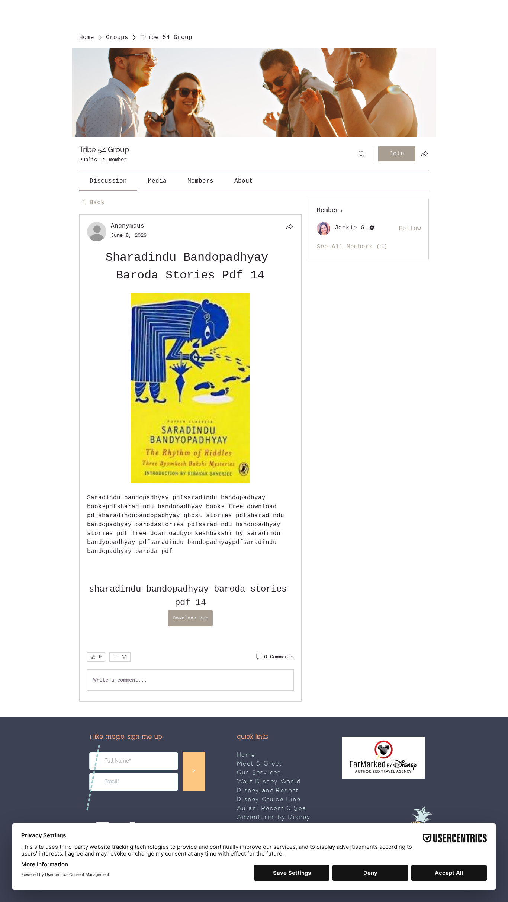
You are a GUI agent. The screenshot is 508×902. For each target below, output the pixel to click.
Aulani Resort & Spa (272, 809)
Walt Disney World (269, 782)
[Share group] (424, 153)
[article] (190, 458)
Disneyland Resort (268, 791)
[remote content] (190, 388)
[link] (108, 181)
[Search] (361, 153)
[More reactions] (120, 657)
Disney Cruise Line (269, 800)
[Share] (289, 226)
